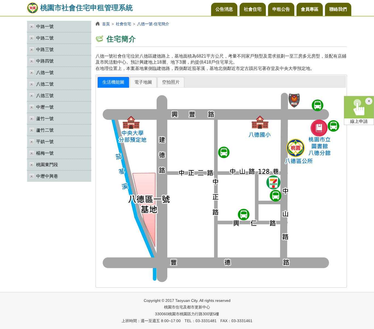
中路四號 (45, 61)
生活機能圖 (113, 82)
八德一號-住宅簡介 (153, 24)
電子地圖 (143, 82)
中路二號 (45, 38)
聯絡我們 (338, 9)
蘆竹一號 (45, 118)
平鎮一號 (45, 141)
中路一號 (45, 26)
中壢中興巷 (47, 176)
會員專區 (309, 9)
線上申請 (359, 121)
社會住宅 (252, 9)
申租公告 (281, 9)
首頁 (106, 24)
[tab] (113, 82)
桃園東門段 (47, 164)
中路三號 (45, 49)
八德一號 (45, 72)
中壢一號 (45, 107)
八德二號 (45, 84)
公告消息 (224, 9)
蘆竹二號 (45, 130)
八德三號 (45, 95)
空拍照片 (171, 82)
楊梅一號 (45, 153)
